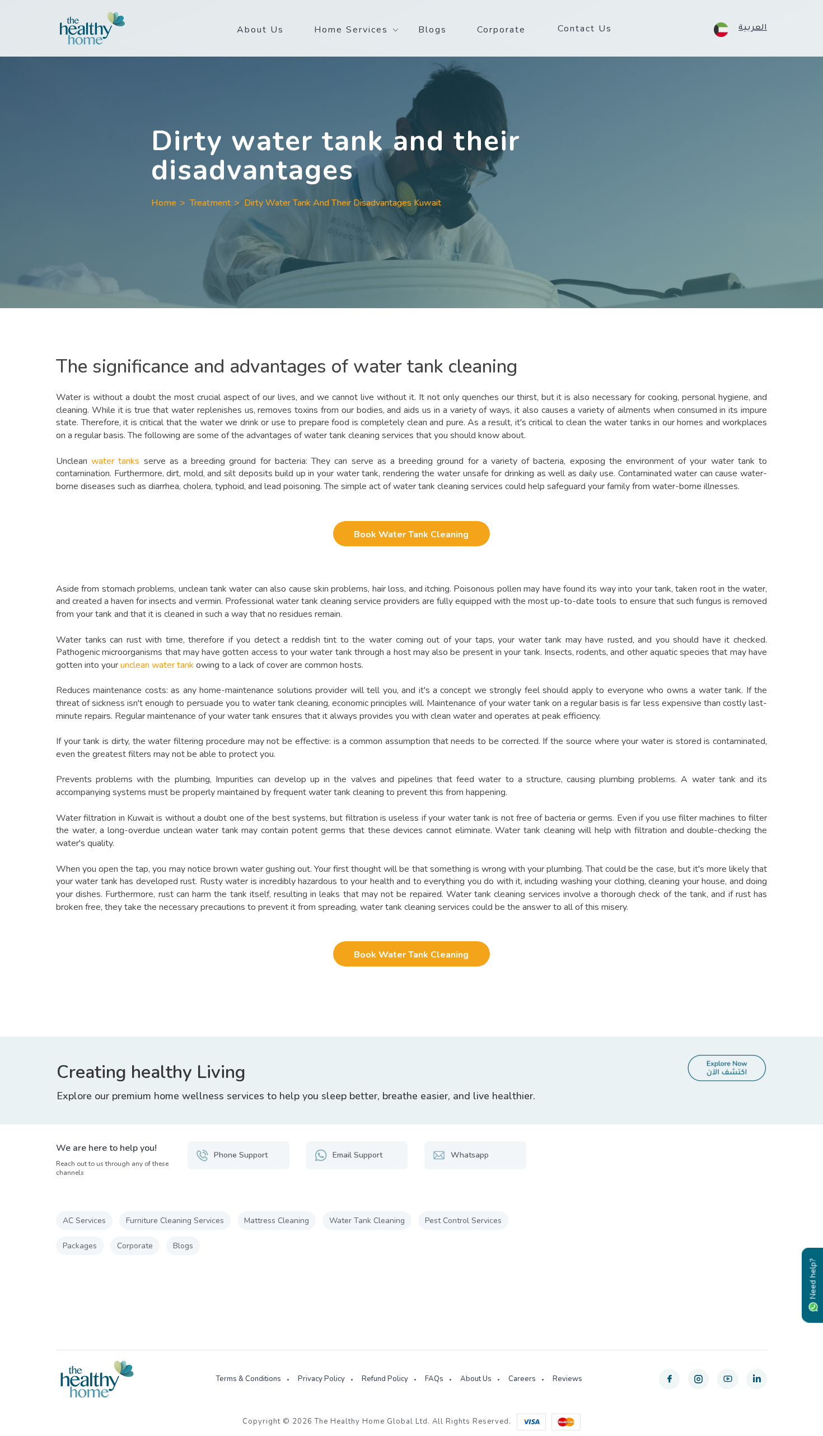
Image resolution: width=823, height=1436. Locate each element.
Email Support (357, 1155)
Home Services (351, 29)
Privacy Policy (321, 1379)
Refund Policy (385, 1379)
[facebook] (669, 1379)
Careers (522, 1379)
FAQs (434, 1379)
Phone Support (241, 1155)
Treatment (210, 203)
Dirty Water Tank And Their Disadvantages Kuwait (342, 203)
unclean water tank (157, 665)
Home (163, 203)
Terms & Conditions (248, 1379)
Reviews (567, 1379)
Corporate (501, 29)
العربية (752, 28)
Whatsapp (470, 1155)
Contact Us (585, 28)
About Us (260, 29)
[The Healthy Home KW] (92, 28)
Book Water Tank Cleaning (411, 534)
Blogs (432, 29)
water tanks (115, 461)
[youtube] (727, 1379)
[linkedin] (756, 1379)
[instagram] (698, 1379)
